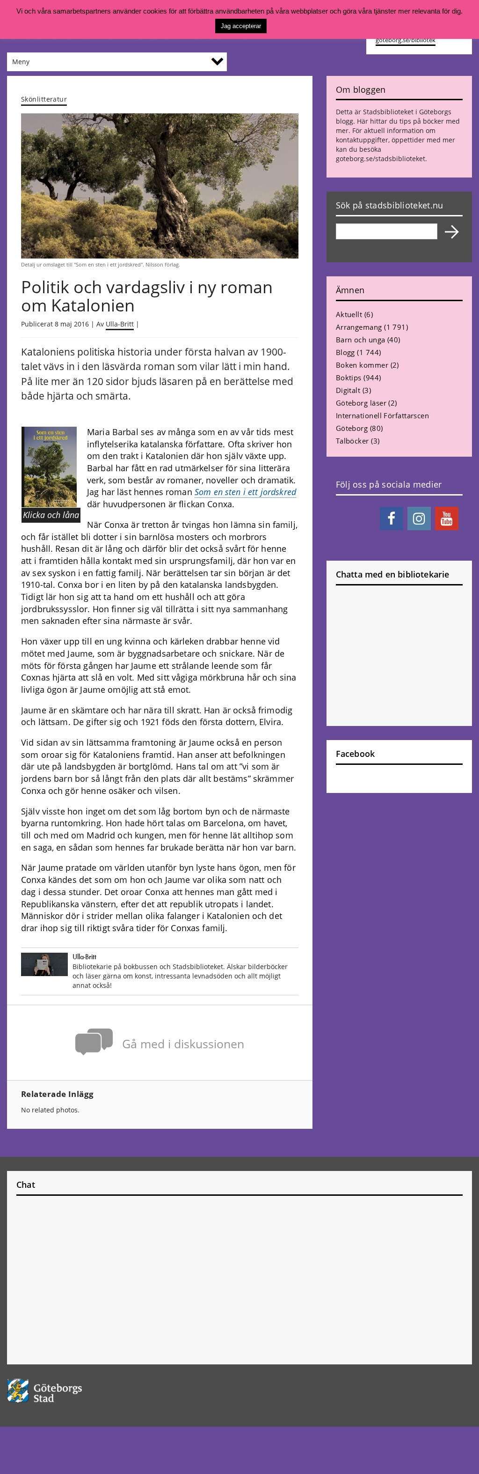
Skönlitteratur (44, 99)
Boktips (349, 377)
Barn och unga (360, 339)
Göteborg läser (361, 402)
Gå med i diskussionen (183, 1044)
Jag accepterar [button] (241, 26)
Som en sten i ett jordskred (245, 491)
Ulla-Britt (120, 323)
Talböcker (352, 440)
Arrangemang (359, 327)
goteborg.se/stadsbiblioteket (380, 158)
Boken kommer (362, 365)
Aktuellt (349, 314)
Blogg (345, 352)
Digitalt (348, 390)
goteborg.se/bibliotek (405, 40)
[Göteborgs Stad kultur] (60, 1390)
